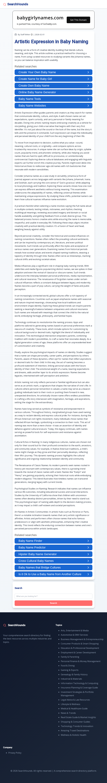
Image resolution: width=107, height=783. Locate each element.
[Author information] (31, 35)
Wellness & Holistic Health (73, 735)
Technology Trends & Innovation (77, 726)
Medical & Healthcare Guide (74, 708)
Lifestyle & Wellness (70, 704)
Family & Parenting (70, 656)
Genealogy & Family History (74, 674)
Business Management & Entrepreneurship (82, 639)
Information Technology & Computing (79, 683)
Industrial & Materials (71, 678)
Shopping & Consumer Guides (75, 721)
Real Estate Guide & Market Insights (78, 717)
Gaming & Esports (69, 670)
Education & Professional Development (80, 648)
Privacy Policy (14, 752)
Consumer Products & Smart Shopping (80, 643)
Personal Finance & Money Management (80, 661)
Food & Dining (68, 665)
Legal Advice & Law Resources (75, 699)
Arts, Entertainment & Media (75, 630)
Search (53, 603)
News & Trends (68, 713)
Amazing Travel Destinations (75, 730)
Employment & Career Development (78, 652)
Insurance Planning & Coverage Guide (79, 687)
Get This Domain (78, 19)
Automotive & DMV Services (74, 634)
